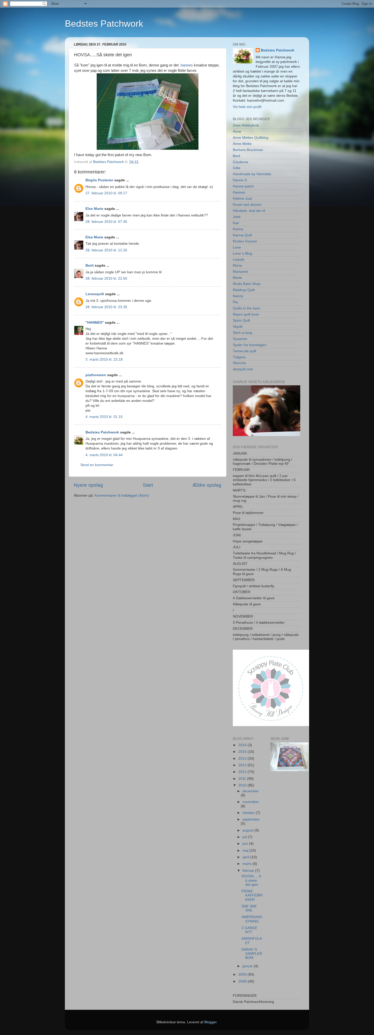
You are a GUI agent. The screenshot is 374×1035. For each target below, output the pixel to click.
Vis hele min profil (247, 107)
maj (245, 850)
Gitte (236, 168)
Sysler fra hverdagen (249, 345)
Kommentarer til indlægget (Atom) (122, 495)
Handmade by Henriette (252, 174)
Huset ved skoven (247, 205)
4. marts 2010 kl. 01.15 (104, 417)
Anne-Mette (242, 144)
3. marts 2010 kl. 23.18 (104, 359)
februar (248, 871)
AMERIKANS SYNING (251, 919)
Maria (237, 265)
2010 (243, 785)
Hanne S (240, 180)
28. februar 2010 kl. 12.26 (106, 250)
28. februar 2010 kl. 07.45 (106, 222)
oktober (249, 813)
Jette (237, 217)
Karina (238, 229)
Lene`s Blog (242, 253)
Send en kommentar (96, 465)
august (248, 830)
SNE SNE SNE (249, 908)
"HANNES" (94, 322)
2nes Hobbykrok (246, 125)
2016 (243, 745)
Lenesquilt (94, 294)
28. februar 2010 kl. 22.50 (106, 278)
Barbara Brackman (248, 150)
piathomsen (95, 375)
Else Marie (94, 209)
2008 (243, 981)
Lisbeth (238, 260)
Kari (236, 223)
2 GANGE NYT (249, 930)
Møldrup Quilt (244, 290)
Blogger (210, 1022)
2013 (243, 765)
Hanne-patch (243, 186)
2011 (242, 779)
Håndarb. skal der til (249, 211)
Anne (237, 131)
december (250, 791)
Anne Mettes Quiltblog (250, 138)
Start (148, 485)
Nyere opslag (88, 485)
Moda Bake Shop (247, 284)
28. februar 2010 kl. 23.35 (106, 307)
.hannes (186, 65)
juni (245, 844)
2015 (243, 752)
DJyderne (240, 162)
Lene (237, 247)
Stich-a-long (242, 333)
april (246, 857)
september (251, 819)
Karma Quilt (242, 235)
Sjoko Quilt (241, 320)
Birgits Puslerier (99, 180)
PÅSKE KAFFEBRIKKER (252, 895)
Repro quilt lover (246, 314)
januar (248, 966)
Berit (89, 265)
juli (245, 837)
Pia (235, 302)
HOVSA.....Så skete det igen (251, 880)
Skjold (237, 327)
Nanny (238, 296)
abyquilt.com (243, 369)
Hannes (239, 192)
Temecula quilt (244, 351)
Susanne (240, 339)
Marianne (240, 272)
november (250, 802)
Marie (237, 278)
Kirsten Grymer (245, 241)
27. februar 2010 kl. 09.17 (106, 193)
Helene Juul (242, 198)
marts (247, 864)
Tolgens (239, 357)
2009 (243, 974)
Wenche (239, 363)
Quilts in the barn (246, 308)
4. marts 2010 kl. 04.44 (104, 455)
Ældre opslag (206, 485)
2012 (243, 772)
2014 (243, 758)
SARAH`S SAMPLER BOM (251, 954)
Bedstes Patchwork (104, 23)
